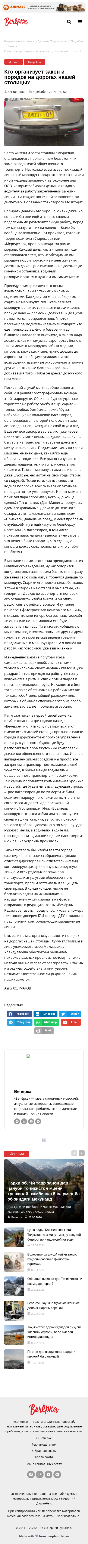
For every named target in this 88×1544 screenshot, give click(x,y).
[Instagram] (24, 1121)
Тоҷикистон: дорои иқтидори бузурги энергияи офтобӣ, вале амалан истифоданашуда (54, 1331)
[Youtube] (31, 1121)
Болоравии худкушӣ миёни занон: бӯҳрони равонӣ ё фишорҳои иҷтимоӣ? (52, 1259)
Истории (17, 1153)
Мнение (12, 46)
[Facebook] (17, 1121)
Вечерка (22, 1091)
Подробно (77, 41)
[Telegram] (38, 1121)
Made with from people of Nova (44, 1536)
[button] (80, 21)
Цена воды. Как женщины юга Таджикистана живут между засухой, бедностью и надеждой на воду (54, 1234)
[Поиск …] (69, 22)
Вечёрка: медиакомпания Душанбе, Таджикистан (35, 41)
